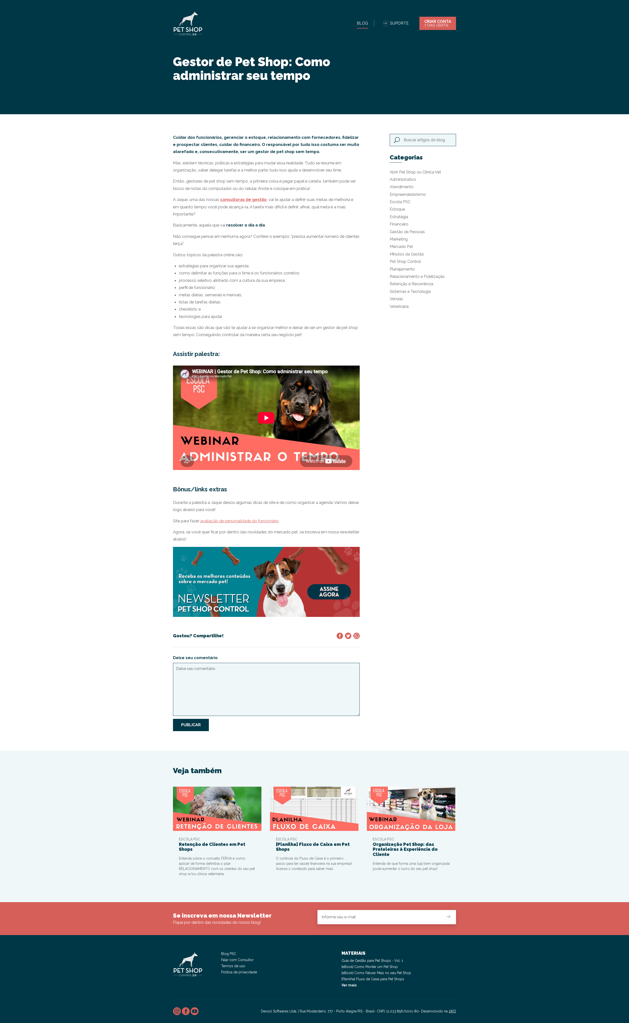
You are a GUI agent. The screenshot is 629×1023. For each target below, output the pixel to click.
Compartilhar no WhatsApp (356, 636)
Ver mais (349, 985)
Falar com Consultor (237, 960)
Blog (362, 23)
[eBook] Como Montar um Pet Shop (370, 967)
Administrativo (403, 179)
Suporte (399, 23)
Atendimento (402, 187)
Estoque (397, 209)
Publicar (191, 725)
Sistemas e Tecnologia (410, 291)
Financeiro (399, 224)
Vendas (396, 299)
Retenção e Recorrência (411, 284)
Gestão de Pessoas (407, 231)
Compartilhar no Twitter (348, 636)
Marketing (399, 239)
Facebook (186, 1011)
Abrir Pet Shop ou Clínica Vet (415, 172)
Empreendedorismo (408, 194)
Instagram (177, 1011)
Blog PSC (228, 954)
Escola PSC (400, 201)
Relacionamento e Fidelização (417, 276)
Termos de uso (233, 966)
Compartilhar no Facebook (340, 636)
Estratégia (399, 216)
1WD (452, 1011)
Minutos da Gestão (407, 254)
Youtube (195, 1011)
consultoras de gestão (243, 199)
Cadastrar (448, 917)
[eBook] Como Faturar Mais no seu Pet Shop (376, 973)
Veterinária (399, 306)
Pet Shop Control (405, 261)
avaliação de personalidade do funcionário (239, 520)
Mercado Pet (401, 246)
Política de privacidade (239, 972)
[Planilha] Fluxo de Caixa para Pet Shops (373, 979)
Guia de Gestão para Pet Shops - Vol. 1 (372, 961)
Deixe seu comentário (195, 657)
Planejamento (402, 269)
